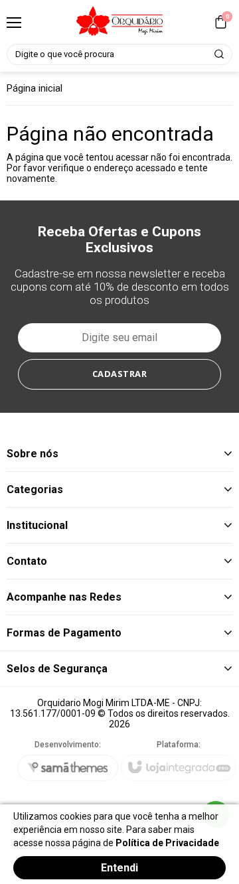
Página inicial (34, 88)
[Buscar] (219, 54)
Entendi (119, 867)
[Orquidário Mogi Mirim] (119, 21)
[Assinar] (119, 374)
